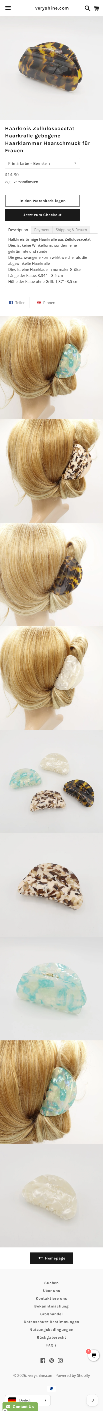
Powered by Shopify (73, 1375)
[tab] (18, 230)
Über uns (51, 1290)
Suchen (51, 1283)
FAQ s (51, 1345)
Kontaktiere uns (51, 1298)
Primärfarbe (18, 163)
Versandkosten (26, 181)
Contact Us (22, 1406)
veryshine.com (51, 8)
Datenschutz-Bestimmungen (51, 1322)
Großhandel (51, 1314)
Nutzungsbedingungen (51, 1329)
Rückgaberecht (51, 1337)
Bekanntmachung (51, 1306)
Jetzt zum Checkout (43, 215)
